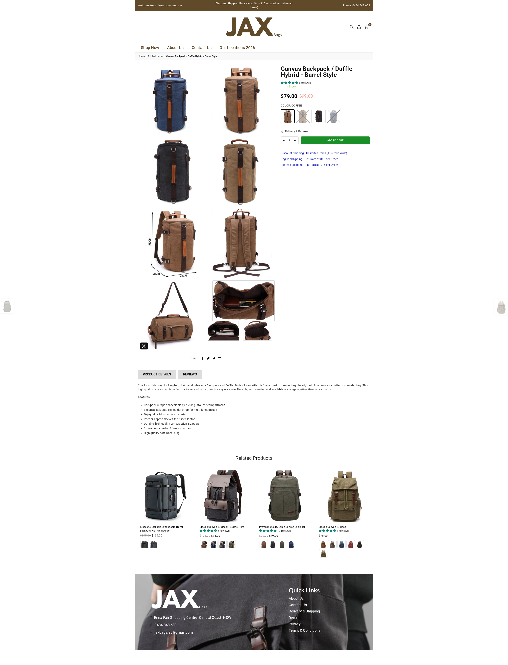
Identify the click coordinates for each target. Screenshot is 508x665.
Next (377, 516)
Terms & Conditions (304, 630)
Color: (291, 105)
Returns (295, 618)
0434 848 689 (166, 625)
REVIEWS (190, 374)
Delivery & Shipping (304, 611)
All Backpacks (155, 56)
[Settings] (359, 27)
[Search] (351, 27)
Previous (130, 516)
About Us (175, 47)
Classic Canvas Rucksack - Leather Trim (222, 527)
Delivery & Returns (296, 131)
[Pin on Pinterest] (213, 358)
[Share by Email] (219, 358)
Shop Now (150, 47)
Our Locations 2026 (237, 47)
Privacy (295, 624)
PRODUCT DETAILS (157, 374)
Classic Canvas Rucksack (333, 527)
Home (141, 56)
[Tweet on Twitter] (208, 358)
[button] (290, 82)
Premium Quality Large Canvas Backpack (282, 527)
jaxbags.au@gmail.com (174, 632)
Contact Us (202, 47)
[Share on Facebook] (202, 358)
